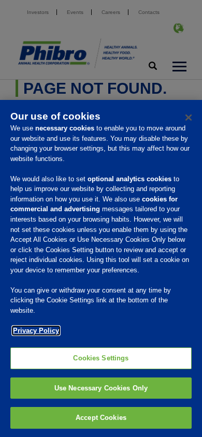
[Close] (188, 117)
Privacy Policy (36, 330)
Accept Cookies (101, 417)
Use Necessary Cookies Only (101, 388)
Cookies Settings (100, 358)
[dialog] (101, 268)
